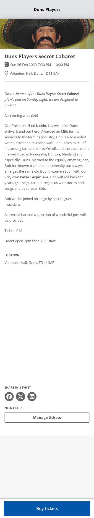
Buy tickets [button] (47, 508)
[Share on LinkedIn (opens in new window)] (32, 396)
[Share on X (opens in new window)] (20, 396)
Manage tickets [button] (47, 417)
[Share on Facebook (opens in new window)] (9, 396)
